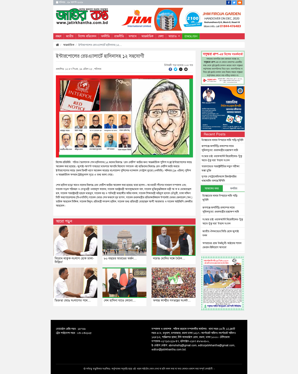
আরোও (172, 36)
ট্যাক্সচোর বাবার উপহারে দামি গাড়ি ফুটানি (222, 140)
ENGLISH (191, 36)
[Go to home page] (82, 16)
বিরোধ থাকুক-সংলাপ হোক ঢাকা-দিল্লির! (74, 260)
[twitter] (175, 69)
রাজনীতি (119, 36)
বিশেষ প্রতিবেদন (87, 36)
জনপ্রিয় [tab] (233, 188)
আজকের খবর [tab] (212, 188)
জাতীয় (69, 36)
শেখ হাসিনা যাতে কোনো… (120, 300)
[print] (186, 69)
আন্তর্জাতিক (147, 36)
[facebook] (170, 69)
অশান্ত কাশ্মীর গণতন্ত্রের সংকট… (172, 300)
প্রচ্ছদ (58, 36)
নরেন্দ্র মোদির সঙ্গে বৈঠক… (169, 258)
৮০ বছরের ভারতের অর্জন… (120, 258)
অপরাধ (132, 36)
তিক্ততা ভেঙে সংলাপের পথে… (73, 300)
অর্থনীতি (105, 36)
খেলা (161, 36)
